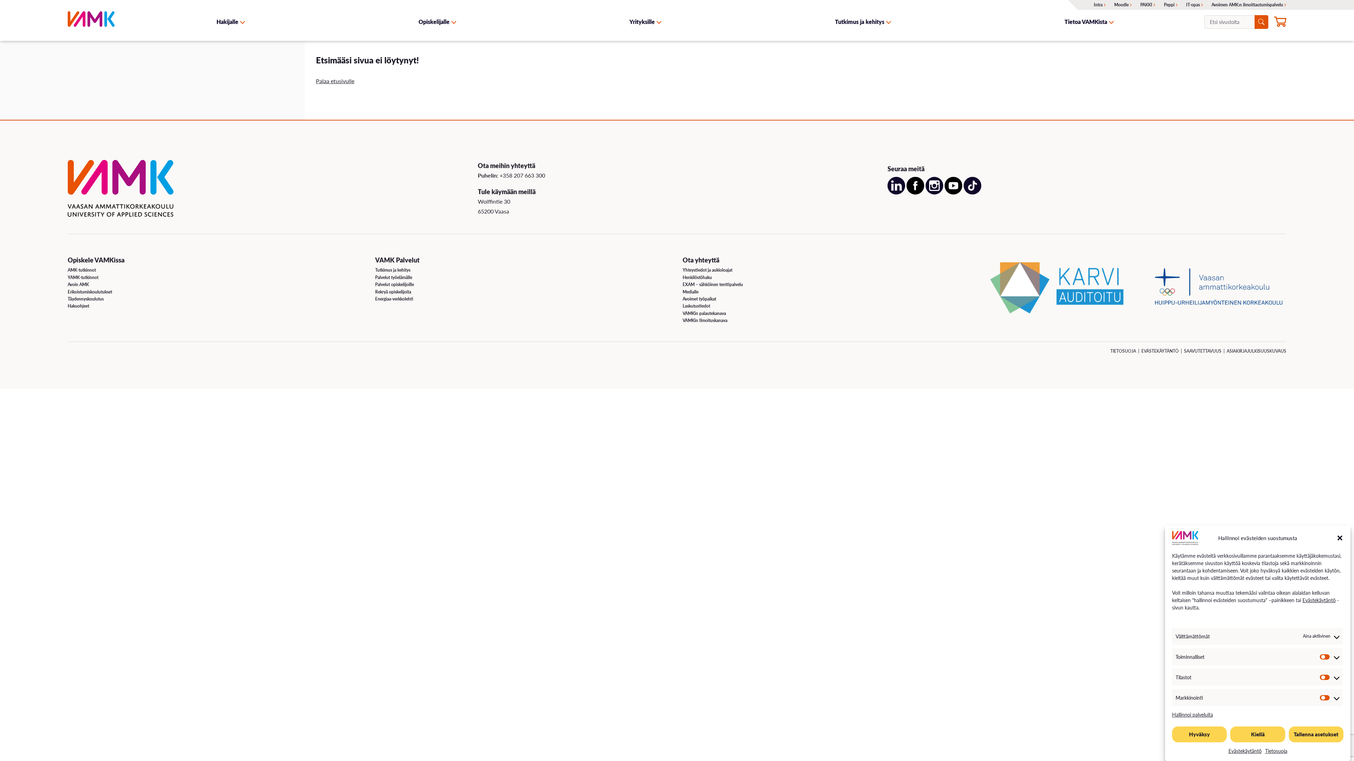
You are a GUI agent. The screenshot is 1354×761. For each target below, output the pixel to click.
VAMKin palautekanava (704, 313)
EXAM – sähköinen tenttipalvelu (713, 284)
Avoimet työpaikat (699, 299)
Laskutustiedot (696, 306)
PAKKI (1146, 5)
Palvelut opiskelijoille (394, 284)
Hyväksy (1199, 734)
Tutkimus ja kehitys (859, 22)
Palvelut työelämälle (393, 277)
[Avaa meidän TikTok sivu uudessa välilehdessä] (972, 192)
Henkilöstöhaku (697, 277)
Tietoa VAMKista (1086, 22)
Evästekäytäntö (1319, 600)
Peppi (1169, 5)
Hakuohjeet (78, 306)
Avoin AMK (78, 284)
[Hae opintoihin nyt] (1280, 23)
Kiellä (1258, 734)
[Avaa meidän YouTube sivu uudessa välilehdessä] (953, 192)
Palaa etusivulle (335, 81)
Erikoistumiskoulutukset (90, 292)
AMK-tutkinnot (82, 270)
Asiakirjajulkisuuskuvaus (1256, 351)
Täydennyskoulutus (86, 299)
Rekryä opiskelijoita (393, 292)
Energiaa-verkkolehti (394, 299)
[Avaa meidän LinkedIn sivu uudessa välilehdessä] (896, 192)
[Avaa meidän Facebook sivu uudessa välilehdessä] (915, 192)
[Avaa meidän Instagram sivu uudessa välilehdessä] (934, 192)
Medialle (691, 292)
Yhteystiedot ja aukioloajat (707, 270)
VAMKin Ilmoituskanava (705, 320)
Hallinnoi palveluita (1192, 714)
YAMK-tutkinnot (83, 277)
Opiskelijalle (434, 22)
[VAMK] (91, 22)
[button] (1339, 538)
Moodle (1121, 5)
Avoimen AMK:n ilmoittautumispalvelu (1247, 5)
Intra (1098, 5)
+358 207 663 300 (522, 175)
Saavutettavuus (1202, 351)
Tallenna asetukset (1316, 734)
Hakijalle (227, 22)
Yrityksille (642, 22)
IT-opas (1193, 5)
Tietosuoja (1276, 750)
